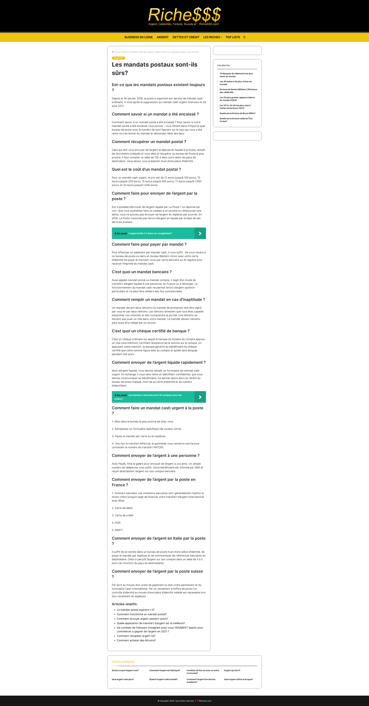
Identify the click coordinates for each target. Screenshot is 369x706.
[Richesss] (184, 16)
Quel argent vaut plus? (123, 679)
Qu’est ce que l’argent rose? (125, 670)
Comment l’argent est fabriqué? (164, 670)
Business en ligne (139, 37)
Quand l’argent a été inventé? (163, 679)
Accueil (117, 52)
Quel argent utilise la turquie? (238, 679)
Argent (163, 37)
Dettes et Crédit (186, 37)
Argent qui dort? (232, 670)
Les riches (211, 37)
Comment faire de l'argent (142, 52)
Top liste (233, 37)
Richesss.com (205, 701)
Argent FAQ (160, 52)
